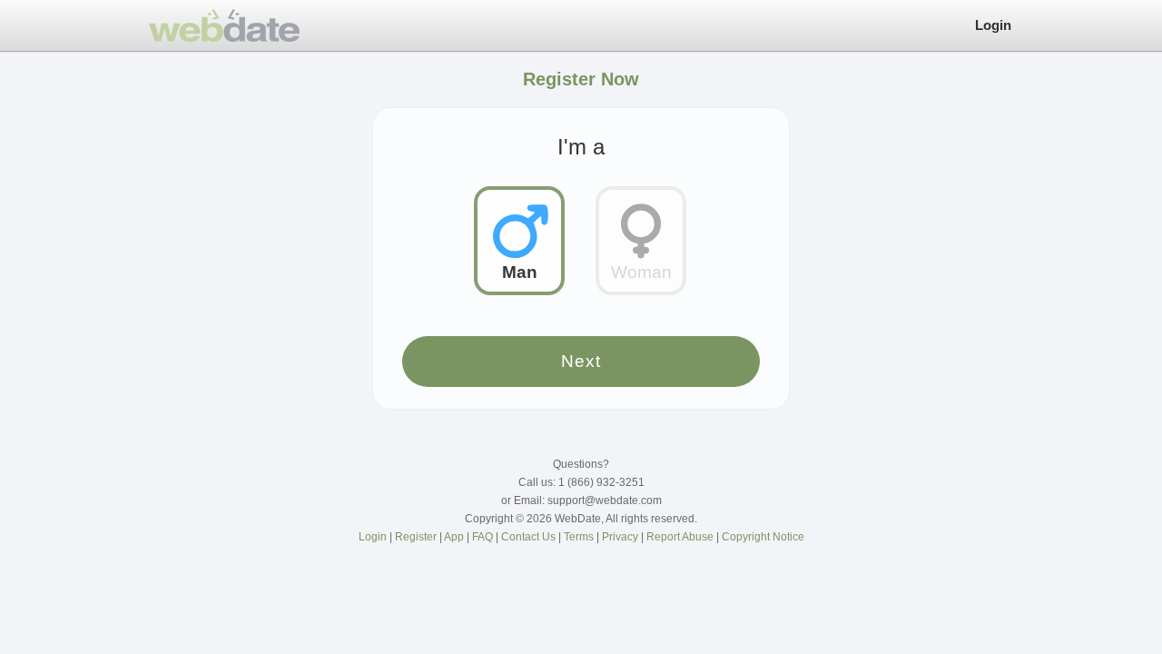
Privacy (621, 536)
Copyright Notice (763, 536)
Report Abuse (681, 536)
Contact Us (529, 536)
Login (993, 25)
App (455, 536)
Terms (580, 536)
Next (581, 361)
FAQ (484, 536)
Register (417, 536)
